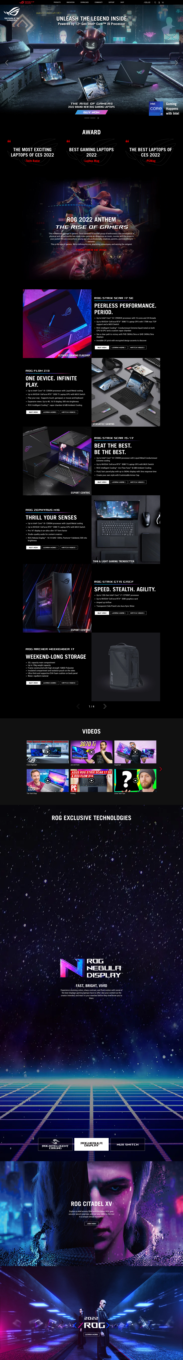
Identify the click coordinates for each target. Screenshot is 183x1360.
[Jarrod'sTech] (91, 751)
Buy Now (102, 347)
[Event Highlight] (48, 751)
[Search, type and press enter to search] (155, 2)
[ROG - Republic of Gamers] (26, 2)
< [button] (7, 62)
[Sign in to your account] (159, 2)
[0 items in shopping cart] (163, 2)
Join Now (91, 1223)
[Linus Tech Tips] (135, 780)
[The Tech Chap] (48, 780)
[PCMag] (91, 780)
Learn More (91, 1334)
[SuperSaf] (135, 751)
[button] (160, 769)
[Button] (90, 118)
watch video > (137, 347)
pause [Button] (98, 118)
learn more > (119, 347)
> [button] (176, 62)
